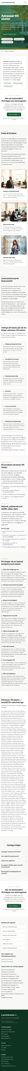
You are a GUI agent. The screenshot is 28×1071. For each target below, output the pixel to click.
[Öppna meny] (25, 2)
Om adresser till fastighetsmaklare (10, 978)
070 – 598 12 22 (5, 1063)
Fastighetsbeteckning (6, 997)
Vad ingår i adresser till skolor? (11, 852)
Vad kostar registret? (8, 861)
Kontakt (3, 1050)
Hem (2, 51)
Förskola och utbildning (7, 961)
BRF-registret (4, 1034)
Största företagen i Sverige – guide (10, 987)
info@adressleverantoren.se (8, 1066)
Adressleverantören (6, 1045)
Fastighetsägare (5, 1036)
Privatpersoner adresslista (8, 972)
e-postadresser (8, 2)
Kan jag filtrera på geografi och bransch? (11, 872)
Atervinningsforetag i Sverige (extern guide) (12, 983)
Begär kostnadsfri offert (10, 34)
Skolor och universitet (6, 959)
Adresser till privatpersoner (8, 969)
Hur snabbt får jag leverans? (10, 856)
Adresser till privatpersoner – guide (10, 976)
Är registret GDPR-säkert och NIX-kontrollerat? (12, 866)
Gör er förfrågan (13, 114)
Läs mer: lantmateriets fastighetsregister (11, 980)
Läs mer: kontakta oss (6, 991)
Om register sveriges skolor (8, 989)
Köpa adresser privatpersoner (8, 974)
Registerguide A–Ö (6, 1038)
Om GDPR (3, 1047)
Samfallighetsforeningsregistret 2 (9, 985)
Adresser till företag (6, 1029)
